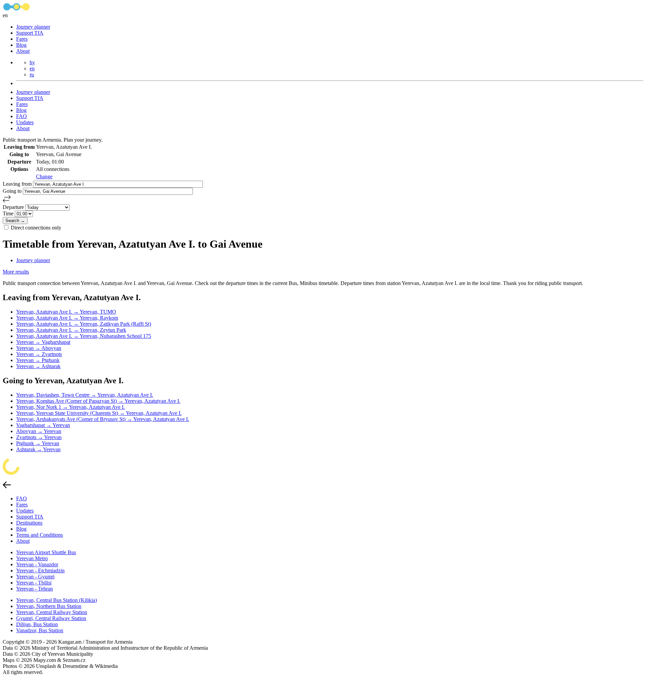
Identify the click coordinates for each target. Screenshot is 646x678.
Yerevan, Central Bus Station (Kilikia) (56, 600)
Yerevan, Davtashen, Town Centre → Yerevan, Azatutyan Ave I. (84, 395)
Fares (22, 39)
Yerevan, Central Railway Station (51, 612)
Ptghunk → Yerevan (37, 443)
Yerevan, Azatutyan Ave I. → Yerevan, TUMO (66, 312)
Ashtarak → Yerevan (38, 449)
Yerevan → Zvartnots (39, 354)
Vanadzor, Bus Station (39, 630)
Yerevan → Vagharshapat (43, 342)
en (32, 68)
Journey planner (33, 27)
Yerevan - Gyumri (35, 576)
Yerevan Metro (32, 558)
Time (9, 213)
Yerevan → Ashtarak (38, 366)
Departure (14, 207)
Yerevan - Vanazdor (37, 564)
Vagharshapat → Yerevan (43, 425)
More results (16, 272)
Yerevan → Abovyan (38, 348)
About (23, 51)
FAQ (21, 116)
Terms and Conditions (39, 535)
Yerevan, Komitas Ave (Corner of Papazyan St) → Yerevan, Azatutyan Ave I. (98, 401)
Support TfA (29, 33)
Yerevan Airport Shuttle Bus (46, 552)
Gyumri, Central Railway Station (51, 618)
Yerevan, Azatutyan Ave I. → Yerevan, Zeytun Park (71, 330)
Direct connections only (36, 227)
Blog (21, 45)
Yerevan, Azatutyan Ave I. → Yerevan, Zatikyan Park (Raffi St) (83, 324)
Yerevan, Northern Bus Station (48, 606)
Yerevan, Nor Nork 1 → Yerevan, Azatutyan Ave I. (70, 407)
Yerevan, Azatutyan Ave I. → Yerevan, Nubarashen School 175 (83, 336)
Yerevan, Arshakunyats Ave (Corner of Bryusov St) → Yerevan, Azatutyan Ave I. (102, 419)
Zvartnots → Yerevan (39, 437)
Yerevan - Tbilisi (33, 582)
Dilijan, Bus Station (37, 624)
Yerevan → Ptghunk (38, 360)
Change (44, 176)
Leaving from (18, 184)
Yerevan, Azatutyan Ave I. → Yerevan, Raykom (67, 318)
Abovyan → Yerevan (38, 431)
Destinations (29, 523)
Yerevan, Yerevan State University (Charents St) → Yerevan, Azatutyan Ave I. (99, 413)
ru (32, 74)
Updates (25, 122)
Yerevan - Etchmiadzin (40, 570)
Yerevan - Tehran (34, 589)
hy (32, 62)
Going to (13, 191)
